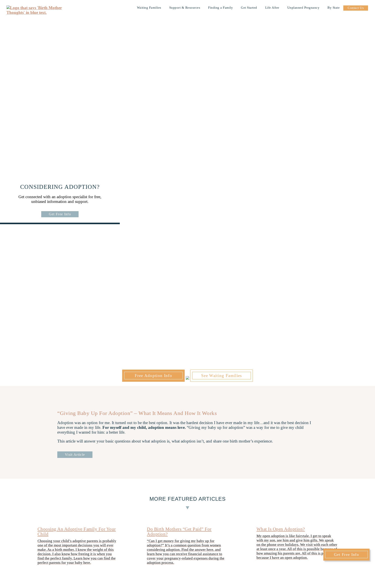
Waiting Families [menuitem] (149, 7)
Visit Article (75, 454)
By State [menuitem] (333, 7)
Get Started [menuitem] (249, 7)
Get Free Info (60, 214)
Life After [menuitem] (272, 7)
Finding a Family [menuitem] (220, 7)
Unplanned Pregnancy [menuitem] (303, 7)
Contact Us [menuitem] (356, 8)
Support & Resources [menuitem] (184, 7)
